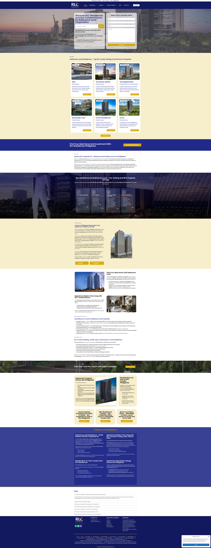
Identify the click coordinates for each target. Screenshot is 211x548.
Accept (196, 544)
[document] (105, 274)
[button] (208, 536)
